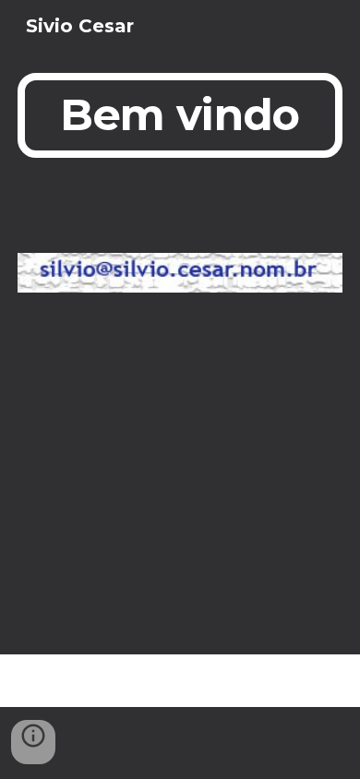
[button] (33, 742)
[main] (180, 115)
